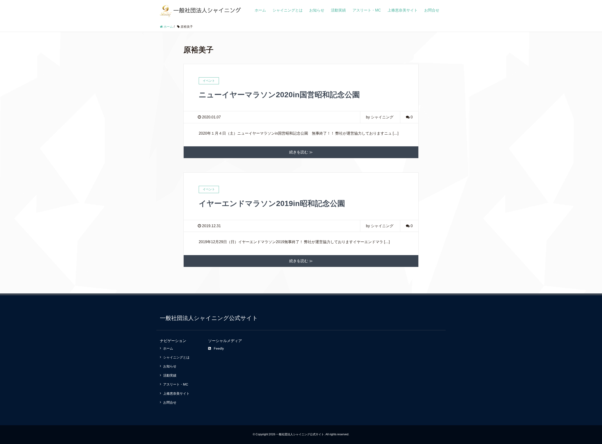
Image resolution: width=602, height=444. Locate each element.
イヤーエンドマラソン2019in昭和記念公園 (272, 203)
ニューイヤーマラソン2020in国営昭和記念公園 (279, 94)
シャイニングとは (288, 10)
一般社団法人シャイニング (206, 10)
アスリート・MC (366, 10)
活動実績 (338, 10)
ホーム (260, 10)
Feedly (219, 348)
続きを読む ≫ (301, 152)
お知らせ (316, 10)
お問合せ (431, 10)
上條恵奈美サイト (403, 10)
